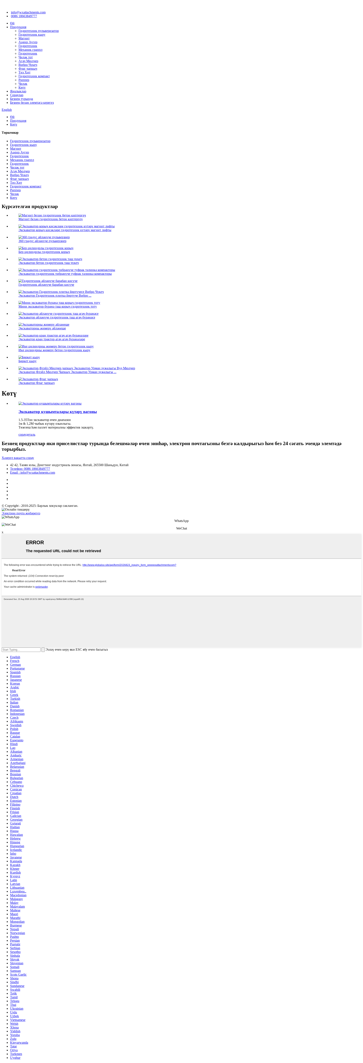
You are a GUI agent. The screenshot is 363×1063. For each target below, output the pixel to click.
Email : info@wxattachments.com (32, 472)
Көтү (22, 87)
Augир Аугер (27, 42)
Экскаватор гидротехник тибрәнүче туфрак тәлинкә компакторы (65, 273)
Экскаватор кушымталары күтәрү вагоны (57, 411)
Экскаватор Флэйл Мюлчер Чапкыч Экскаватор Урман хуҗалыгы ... (67, 372)
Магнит (24, 38)
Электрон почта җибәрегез (21, 513)
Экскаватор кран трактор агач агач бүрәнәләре (51, 339)
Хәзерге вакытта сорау (18, 458)
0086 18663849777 (24, 16)
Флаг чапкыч (27, 68)
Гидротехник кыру (31, 34)
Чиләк (22, 83)
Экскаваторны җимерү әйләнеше (42, 328)
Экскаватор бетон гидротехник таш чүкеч (48, 263)
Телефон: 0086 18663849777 (30, 469)
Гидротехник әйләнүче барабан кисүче (46, 284)
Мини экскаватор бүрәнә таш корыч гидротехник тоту (57, 306)
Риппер (23, 80)
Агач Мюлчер (28, 61)
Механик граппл (30, 49)
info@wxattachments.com (28, 12)
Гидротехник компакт (34, 76)
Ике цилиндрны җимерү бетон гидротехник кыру (54, 350)
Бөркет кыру (27, 361)
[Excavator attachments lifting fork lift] (50, 403)
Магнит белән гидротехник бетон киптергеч (50, 219)
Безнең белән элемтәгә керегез (32, 102)
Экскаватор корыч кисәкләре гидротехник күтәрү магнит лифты (64, 230)
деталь (30, 434)
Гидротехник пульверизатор (38, 31)
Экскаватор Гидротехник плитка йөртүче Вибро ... (54, 295)
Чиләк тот (25, 57)
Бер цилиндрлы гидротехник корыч (44, 252)
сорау (22, 434)
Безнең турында (21, 99)
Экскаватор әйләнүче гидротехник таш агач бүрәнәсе (56, 317)
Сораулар (16, 95)
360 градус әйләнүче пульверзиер (42, 241)
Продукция (18, 27)
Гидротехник (27, 46)
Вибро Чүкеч (27, 65)
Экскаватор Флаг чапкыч (36, 383)
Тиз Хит (24, 72)
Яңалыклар (18, 91)
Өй (12, 23)
